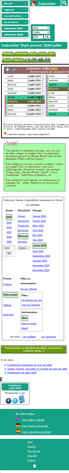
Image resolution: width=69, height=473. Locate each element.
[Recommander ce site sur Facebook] (8, 402)
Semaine (22, 241)
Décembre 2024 (41, 270)
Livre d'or (32, 455)
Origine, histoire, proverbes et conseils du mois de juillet (37, 368)
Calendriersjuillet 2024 (15, 387)
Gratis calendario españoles (36, 432)
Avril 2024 (38, 230)
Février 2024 (39, 221)
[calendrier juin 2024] (13, 70)
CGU (29, 442)
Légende (18, 59)
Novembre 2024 (41, 265)
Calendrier (22, 53)
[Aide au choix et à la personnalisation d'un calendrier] (47, 60)
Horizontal (8, 314)
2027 (9, 232)
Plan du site (33, 451)
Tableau (7, 305)
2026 (9, 227)
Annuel (21, 216)
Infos (51, 53)
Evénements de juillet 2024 (21, 372)
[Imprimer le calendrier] (41, 60)
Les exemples (48, 336)
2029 (9, 241)
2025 (9, 222)
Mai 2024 (37, 235)
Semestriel (23, 221)
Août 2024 (38, 251)
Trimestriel (23, 225)
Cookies (31, 446)
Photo (6, 59)
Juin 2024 (38, 240)
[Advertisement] (48, 15)
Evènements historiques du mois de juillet (29, 365)
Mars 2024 (38, 225)
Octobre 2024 (40, 260)
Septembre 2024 (41, 256)
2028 (9, 237)
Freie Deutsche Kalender (35, 426)
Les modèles (29, 336)
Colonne (7, 284)
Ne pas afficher (29, 289)
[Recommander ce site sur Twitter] (15, 402)
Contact (31, 460)
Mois (33, 53)
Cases (42, 53)
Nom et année (29, 323)
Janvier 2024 (39, 216)
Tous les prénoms (31, 305)
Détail (25, 328)
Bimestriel (23, 230)
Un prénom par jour (32, 300)
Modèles (8, 53)
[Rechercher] (64, 3)
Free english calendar (33, 420)
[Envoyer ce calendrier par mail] (34, 60)
